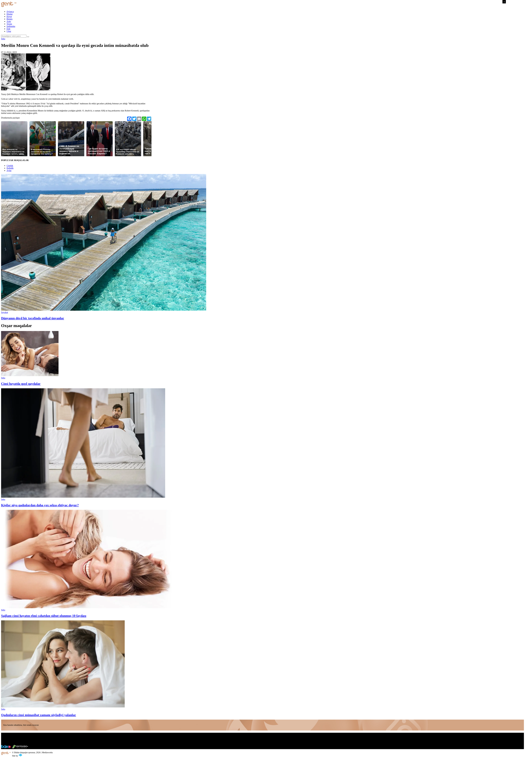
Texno (9, 24)
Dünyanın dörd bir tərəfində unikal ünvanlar (32, 318)
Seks (3, 39)
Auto (9, 21)
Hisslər (10, 14)
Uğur (9, 31)
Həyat (9, 16)
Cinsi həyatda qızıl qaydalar (21, 383)
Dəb (8, 29)
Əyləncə (10, 11)
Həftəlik (10, 168)
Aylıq (9, 170)
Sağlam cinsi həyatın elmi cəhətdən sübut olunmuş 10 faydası (43, 615)
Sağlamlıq (11, 26)
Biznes (9, 19)
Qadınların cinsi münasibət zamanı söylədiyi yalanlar (38, 715)
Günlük (10, 165)
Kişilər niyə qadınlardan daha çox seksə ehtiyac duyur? (40, 505)
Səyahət (4, 312)
